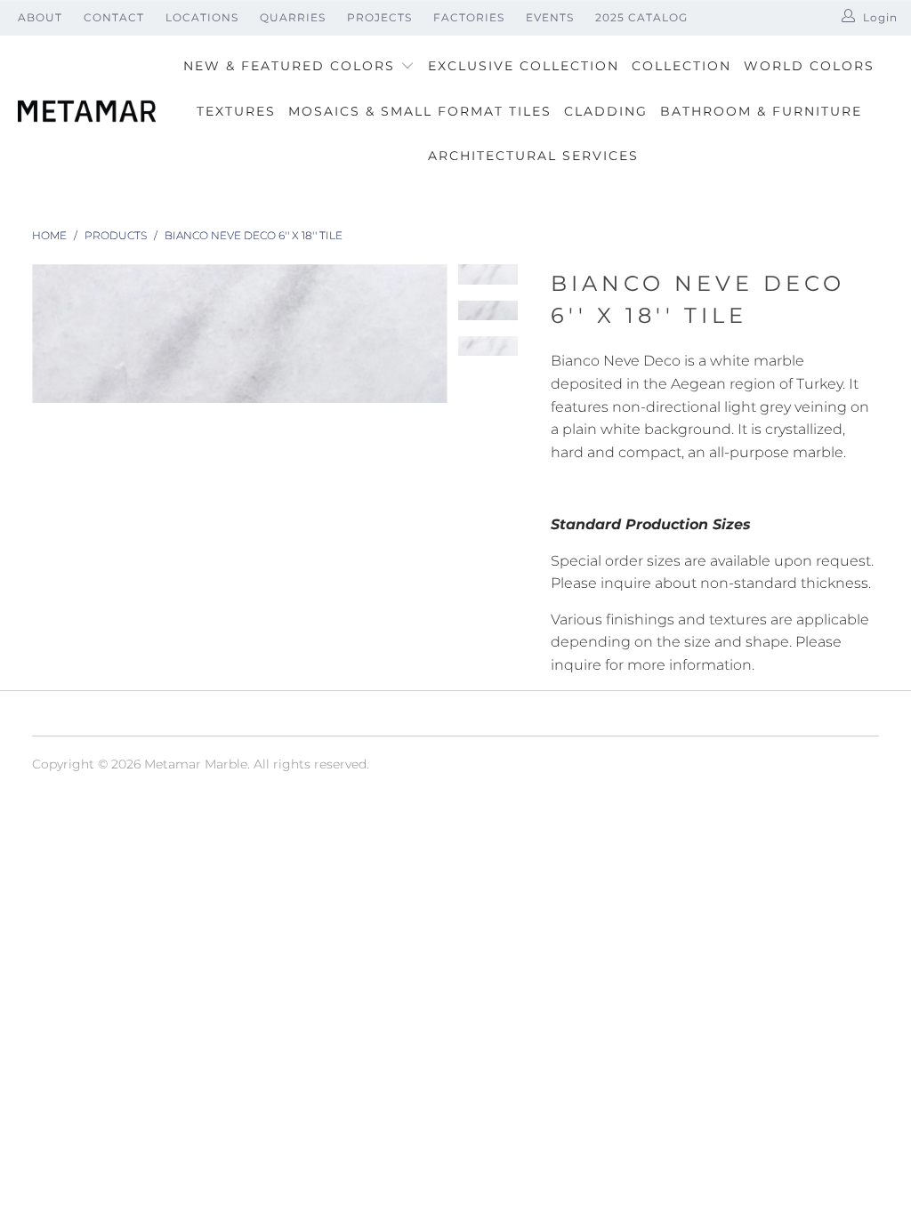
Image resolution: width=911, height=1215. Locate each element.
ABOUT (40, 17)
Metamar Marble (195, 764)
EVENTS (550, 17)
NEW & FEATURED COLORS (291, 66)
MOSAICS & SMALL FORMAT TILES (420, 111)
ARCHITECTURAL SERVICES (533, 156)
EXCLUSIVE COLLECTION (523, 66)
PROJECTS (379, 17)
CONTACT (114, 17)
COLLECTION (681, 66)
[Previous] (45, 333)
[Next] (434, 333)
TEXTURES (236, 111)
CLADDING (606, 111)
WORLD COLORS (809, 66)
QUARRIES (293, 17)
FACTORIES (468, 17)
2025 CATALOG (641, 17)
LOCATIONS (201, 17)
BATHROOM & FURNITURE (761, 111)
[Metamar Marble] (87, 112)
